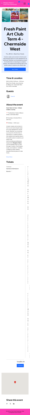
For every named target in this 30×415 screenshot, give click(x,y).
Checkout (20, 365)
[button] (28, 4)
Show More (9, 157)
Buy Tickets (15, 69)
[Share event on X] (10, 403)
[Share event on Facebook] (7, 403)
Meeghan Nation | (8, 3)
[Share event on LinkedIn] (13, 403)
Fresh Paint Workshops (10, 4)
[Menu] (25, 3)
